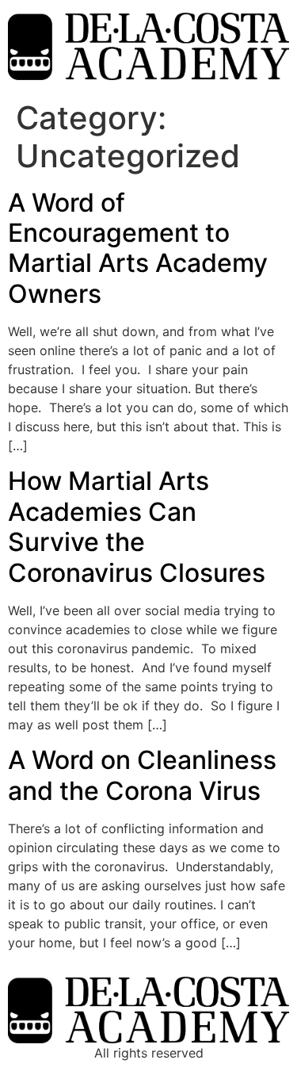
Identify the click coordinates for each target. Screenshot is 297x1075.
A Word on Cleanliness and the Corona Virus (142, 774)
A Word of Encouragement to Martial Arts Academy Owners (138, 248)
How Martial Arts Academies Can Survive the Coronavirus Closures (136, 526)
